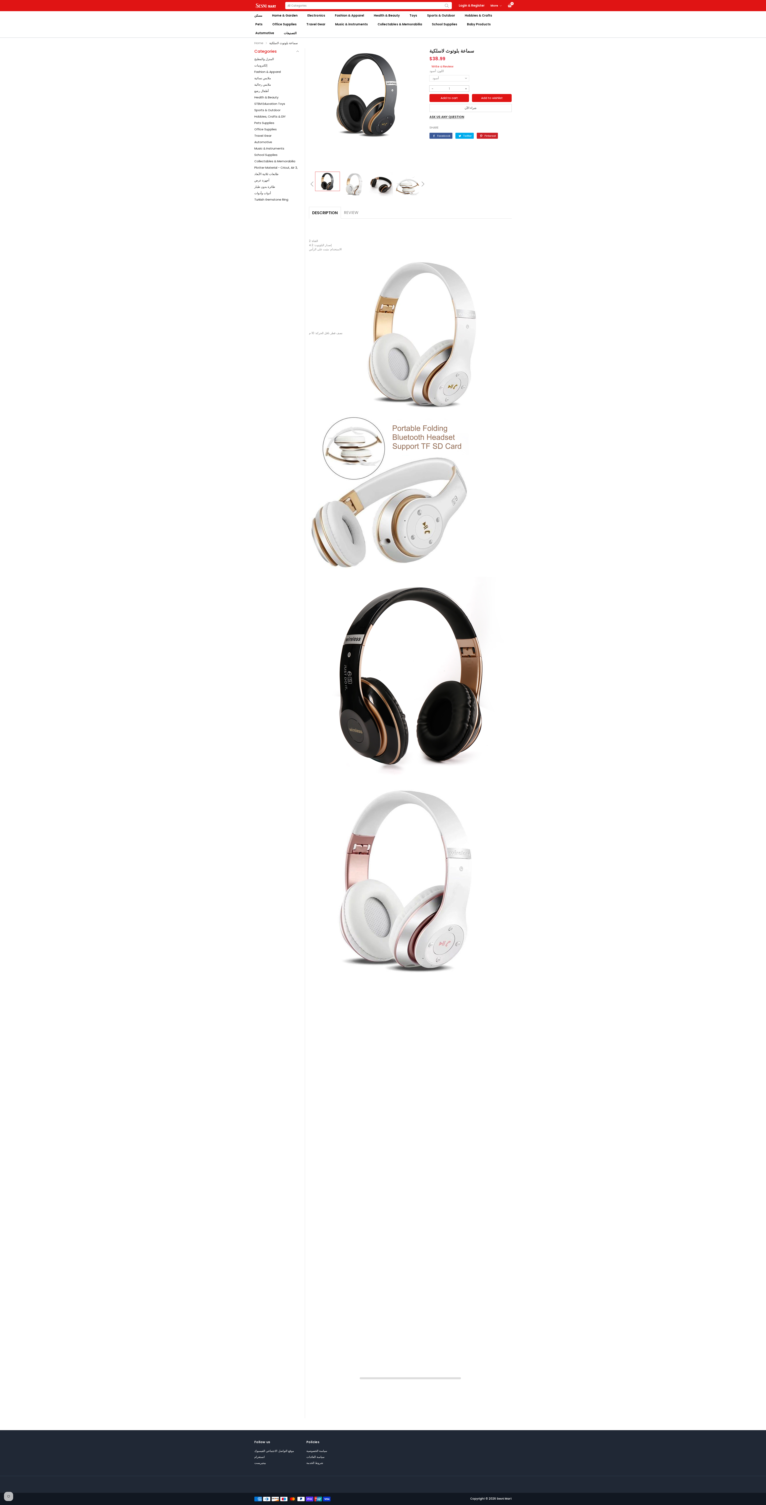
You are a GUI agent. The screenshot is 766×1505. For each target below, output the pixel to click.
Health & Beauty (387, 15)
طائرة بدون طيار (264, 187)
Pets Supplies (264, 123)
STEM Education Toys (269, 104)
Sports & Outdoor (441, 15)
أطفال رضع (261, 91)
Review (351, 212)
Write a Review (442, 66)
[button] (312, 184)
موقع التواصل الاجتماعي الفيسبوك (274, 1451)
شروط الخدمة (314, 1463)
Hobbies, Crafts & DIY (270, 116)
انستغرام (259, 1457)
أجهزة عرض (261, 180)
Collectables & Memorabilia (400, 24)
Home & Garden (285, 15)
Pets (259, 24)
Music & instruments (351, 24)
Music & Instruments (269, 148)
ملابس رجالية (262, 84)
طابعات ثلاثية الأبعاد (266, 174)
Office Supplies (284, 24)
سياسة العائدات (315, 1457)
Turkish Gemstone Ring (271, 199)
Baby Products (479, 24)
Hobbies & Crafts (478, 15)
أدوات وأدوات (262, 193)
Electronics (316, 15)
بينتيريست (260, 1463)
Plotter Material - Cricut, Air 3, (276, 167)
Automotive (264, 33)
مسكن (258, 15)
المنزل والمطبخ (264, 59)
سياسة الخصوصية (316, 1451)
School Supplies (444, 24)
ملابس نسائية (262, 78)
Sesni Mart (504, 1499)
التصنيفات (290, 33)
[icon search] (447, 5)
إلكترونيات (260, 65)
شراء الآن (471, 108)
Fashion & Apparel (349, 15)
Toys (413, 15)
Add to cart (449, 98)
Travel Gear (315, 24)
